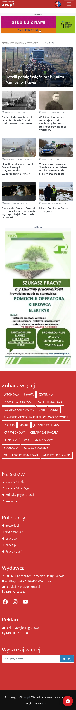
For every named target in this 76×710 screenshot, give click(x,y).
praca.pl (11, 545)
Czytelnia (45, 395)
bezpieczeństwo (16, 440)
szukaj (67, 659)
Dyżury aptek (14, 482)
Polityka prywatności (19, 495)
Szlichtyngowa (50, 402)
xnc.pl (46, 703)
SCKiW (54, 410)
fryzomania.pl (14, 532)
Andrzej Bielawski (57, 455)
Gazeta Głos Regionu (19, 488)
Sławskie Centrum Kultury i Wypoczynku (36, 417)
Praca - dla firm (15, 551)
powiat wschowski (18, 402)
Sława (29, 395)
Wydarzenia (34, 43)
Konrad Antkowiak (19, 410)
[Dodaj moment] (68, 701)
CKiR (42, 410)
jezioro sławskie (35, 448)
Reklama (11, 501)
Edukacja (11, 448)
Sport (24, 425)
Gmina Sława (44, 440)
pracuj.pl (11, 538)
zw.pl (26, 697)
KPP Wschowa (14, 432)
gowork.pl (12, 526)
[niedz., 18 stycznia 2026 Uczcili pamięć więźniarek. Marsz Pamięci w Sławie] (37, 67)
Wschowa (11, 395)
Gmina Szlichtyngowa (21, 455)
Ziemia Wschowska (13, 43)
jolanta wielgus (46, 425)
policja (9, 425)
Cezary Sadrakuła (44, 432)
